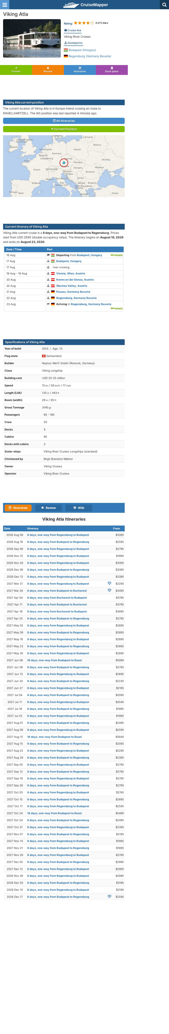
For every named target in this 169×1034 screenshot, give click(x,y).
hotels (118, 255)
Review (48, 71)
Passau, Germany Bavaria (73, 291)
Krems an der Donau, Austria (75, 279)
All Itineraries (65, 120)
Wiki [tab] (80, 507)
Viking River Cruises (77, 36)
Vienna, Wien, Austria (70, 273)
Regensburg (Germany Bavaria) (89, 56)
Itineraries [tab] (19, 507)
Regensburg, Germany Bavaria (76, 298)
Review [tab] (50, 507)
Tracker (16, 71)
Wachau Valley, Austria (71, 285)
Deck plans (112, 71)
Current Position (65, 129)
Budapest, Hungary (89, 255)
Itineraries (80, 71)
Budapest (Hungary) (82, 50)
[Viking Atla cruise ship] (32, 38)
